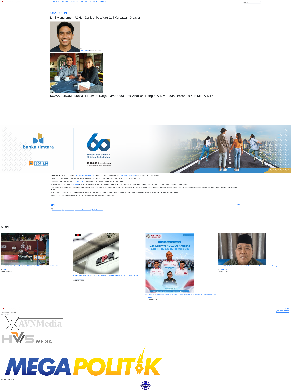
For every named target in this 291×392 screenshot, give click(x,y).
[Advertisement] (145, 113)
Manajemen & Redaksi (282, 312)
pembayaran (123, 175)
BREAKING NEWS (85, 275)
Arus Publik (56, 1)
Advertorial (103, 1)
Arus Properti (74, 1)
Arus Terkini (84, 1)
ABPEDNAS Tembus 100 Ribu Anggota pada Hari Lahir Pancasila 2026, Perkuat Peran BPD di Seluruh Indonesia (184, 294)
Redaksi (5, 269)
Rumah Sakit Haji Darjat (59, 210)
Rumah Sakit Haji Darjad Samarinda (85, 175)
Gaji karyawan (75, 184)
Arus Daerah (93, 1)
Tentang (286, 308)
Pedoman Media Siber (283, 310)
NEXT (238, 205)
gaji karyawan (132, 175)
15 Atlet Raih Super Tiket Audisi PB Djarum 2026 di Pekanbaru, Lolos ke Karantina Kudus (33, 266)
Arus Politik (65, 1)
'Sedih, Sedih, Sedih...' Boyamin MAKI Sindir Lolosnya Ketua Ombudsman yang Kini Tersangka (251, 266)
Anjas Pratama (79, 279)
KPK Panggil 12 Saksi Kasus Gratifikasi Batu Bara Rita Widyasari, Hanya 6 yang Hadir (114, 275)
